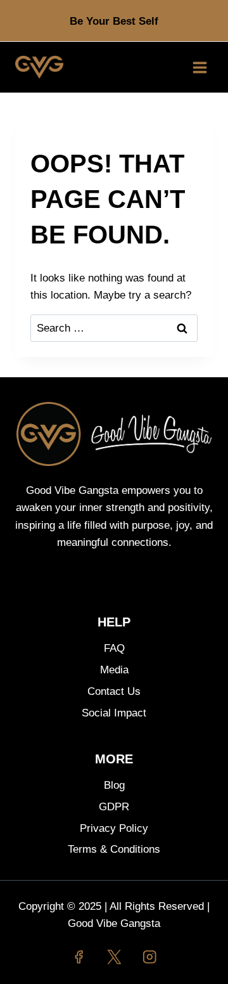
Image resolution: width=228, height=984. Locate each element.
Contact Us (114, 691)
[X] (114, 957)
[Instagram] (150, 957)
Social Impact (114, 713)
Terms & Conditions (114, 849)
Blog (114, 785)
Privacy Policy (114, 828)
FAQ (114, 648)
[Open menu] (199, 67)
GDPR (114, 807)
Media (114, 670)
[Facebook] (78, 957)
